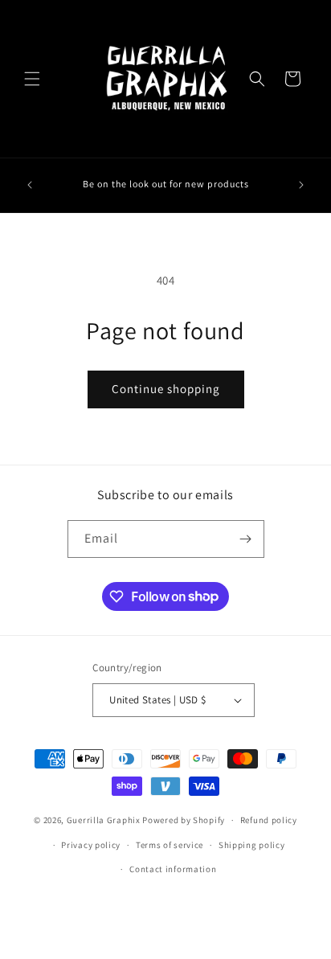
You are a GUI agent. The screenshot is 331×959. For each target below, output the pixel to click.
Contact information (172, 869)
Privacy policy (91, 844)
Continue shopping (166, 388)
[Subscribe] (246, 539)
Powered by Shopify (183, 820)
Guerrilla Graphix (104, 820)
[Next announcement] (301, 185)
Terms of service (169, 844)
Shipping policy (252, 844)
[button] (32, 78)
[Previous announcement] (29, 185)
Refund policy (268, 820)
